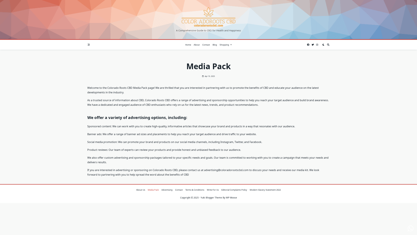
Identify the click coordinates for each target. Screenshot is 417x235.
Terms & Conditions (194, 190)
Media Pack (153, 190)
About (197, 44)
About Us (140, 190)
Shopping (224, 44)
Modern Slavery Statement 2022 (265, 190)
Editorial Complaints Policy (234, 190)
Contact (206, 44)
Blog (215, 44)
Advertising (167, 190)
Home (188, 44)
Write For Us (213, 190)
